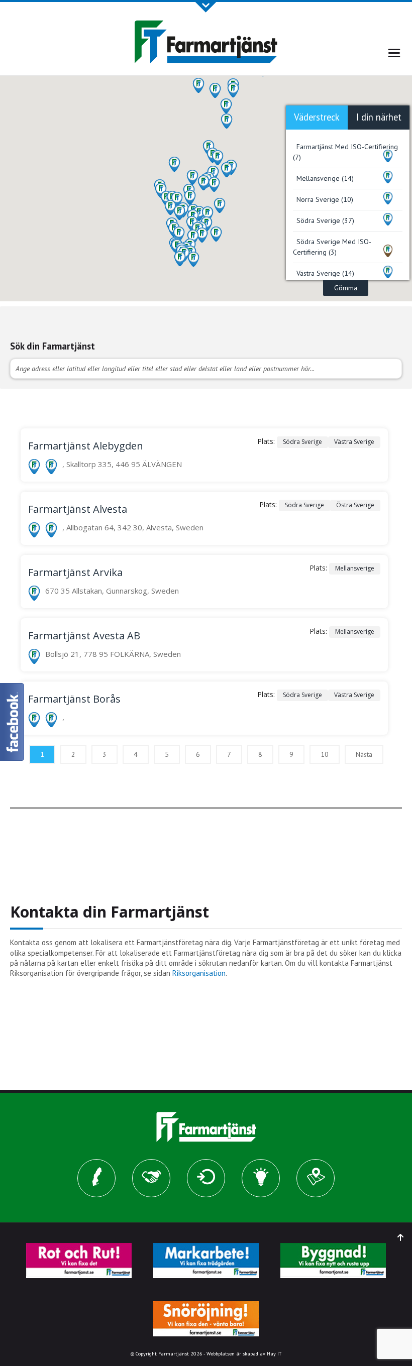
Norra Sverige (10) (324, 199)
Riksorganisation (199, 973)
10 (325, 754)
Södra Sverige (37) (325, 220)
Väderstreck (317, 117)
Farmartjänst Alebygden (85, 445)
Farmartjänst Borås (74, 699)
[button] (174, 164)
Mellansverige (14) (325, 178)
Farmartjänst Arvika (75, 572)
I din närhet (378, 117)
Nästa (364, 754)
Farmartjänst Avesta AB (84, 635)
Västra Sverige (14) (325, 273)
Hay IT (274, 1353)
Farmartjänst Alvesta (77, 509)
